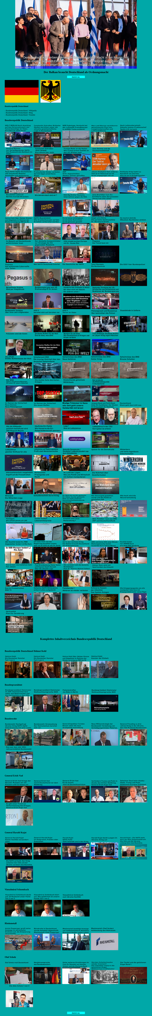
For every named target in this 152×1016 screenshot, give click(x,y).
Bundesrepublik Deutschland (19, 120)
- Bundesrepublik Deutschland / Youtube (20, 115)
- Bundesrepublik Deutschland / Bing (19, 113)
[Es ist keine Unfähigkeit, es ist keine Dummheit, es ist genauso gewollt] (76, 239)
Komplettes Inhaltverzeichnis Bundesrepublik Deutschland (76, 638)
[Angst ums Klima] (104, 239)
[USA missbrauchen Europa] (76, 262)
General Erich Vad (14, 775)
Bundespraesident (13, 685)
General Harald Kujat (15, 832)
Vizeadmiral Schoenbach (17, 889)
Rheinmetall (11, 923)
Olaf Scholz (10, 957)
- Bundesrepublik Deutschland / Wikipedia (21, 111)
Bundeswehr (11, 718)
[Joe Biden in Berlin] (76, 711)
